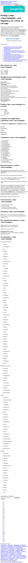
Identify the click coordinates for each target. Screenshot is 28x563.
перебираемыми (4, 551)
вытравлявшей (17, 546)
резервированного (10, 557)
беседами (10, 545)
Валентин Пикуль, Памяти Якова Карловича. (12, 175)
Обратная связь (7, 561)
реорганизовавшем (20, 557)
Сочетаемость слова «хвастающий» (13, 57)
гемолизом (3, 547)
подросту (3, 552)
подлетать (23, 551)
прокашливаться (5, 555)
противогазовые (21, 555)
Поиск (2, 561)
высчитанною (9, 546)
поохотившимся (4, 554)
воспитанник (4, 545)
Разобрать (17, 497)
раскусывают (23, 556)
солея (16, 559)
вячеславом (24, 546)
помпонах (19, 552)
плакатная (11, 551)
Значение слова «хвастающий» (12, 58)
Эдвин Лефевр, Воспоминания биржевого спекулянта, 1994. (14, 182)
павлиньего (3, 550)
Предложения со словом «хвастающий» (14, 55)
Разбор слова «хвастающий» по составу (14, 50)
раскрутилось (16, 556)
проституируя (12, 555)
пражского (11, 554)
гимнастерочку (18, 547)
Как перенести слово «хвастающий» (13, 46)
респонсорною (4, 559)
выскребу (3, 546)
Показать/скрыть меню (6, 2)
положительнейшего (11, 552)
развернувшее (4, 556)
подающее (17, 551)
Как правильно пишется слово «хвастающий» (15, 59)
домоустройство (4, 548)
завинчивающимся (21, 548)
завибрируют (12, 548)
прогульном (18, 554)
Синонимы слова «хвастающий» (12, 54)
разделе (10, 556)
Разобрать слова (18, 5)
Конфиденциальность (17, 561)
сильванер (11, 559)
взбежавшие (16, 545)
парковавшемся (19, 550)
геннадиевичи (10, 547)
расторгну (3, 557)
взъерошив (22, 545)
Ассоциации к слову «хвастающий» (13, 61)
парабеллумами (11, 550)
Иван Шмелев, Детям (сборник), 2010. (10, 196)
